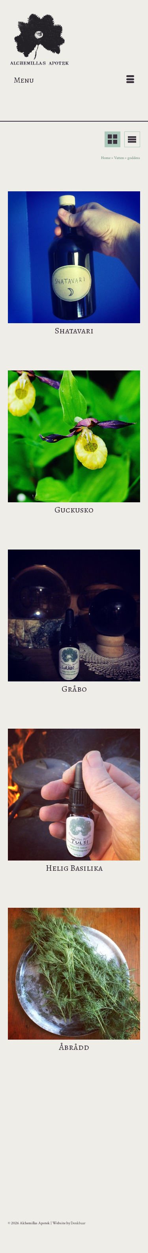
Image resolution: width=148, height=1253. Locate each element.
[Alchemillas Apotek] (74, 40)
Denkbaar (78, 1223)
